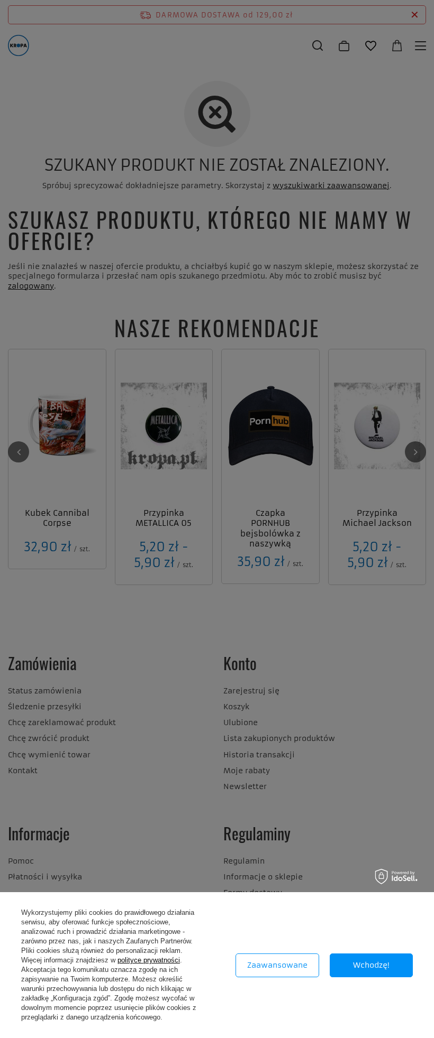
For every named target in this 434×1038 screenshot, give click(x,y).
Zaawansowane (277, 965)
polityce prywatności (148, 960)
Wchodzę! (371, 965)
